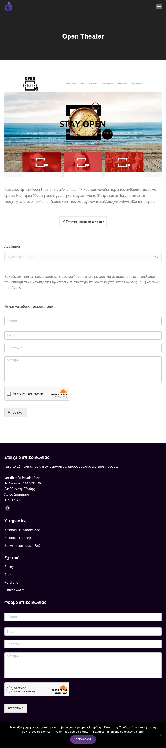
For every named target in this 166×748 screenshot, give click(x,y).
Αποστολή (16, 412)
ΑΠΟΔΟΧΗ (83, 739)
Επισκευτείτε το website (84, 222)
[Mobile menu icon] (159, 6)
